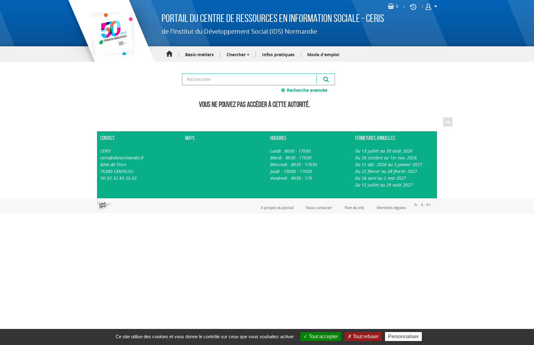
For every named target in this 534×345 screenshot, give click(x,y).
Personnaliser (403, 336)
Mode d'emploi (323, 54)
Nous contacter (319, 207)
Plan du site (354, 207)
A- (416, 204)
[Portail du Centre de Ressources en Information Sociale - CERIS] (112, 33)
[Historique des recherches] (413, 6)
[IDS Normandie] (104, 205)
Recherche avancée (307, 90)
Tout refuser (365, 336)
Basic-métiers (199, 54)
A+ (428, 204)
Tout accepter (322, 336)
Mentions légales (391, 207)
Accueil (169, 54)
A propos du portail (277, 207)
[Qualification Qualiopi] (125, 201)
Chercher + (238, 54)
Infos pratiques (278, 54)
